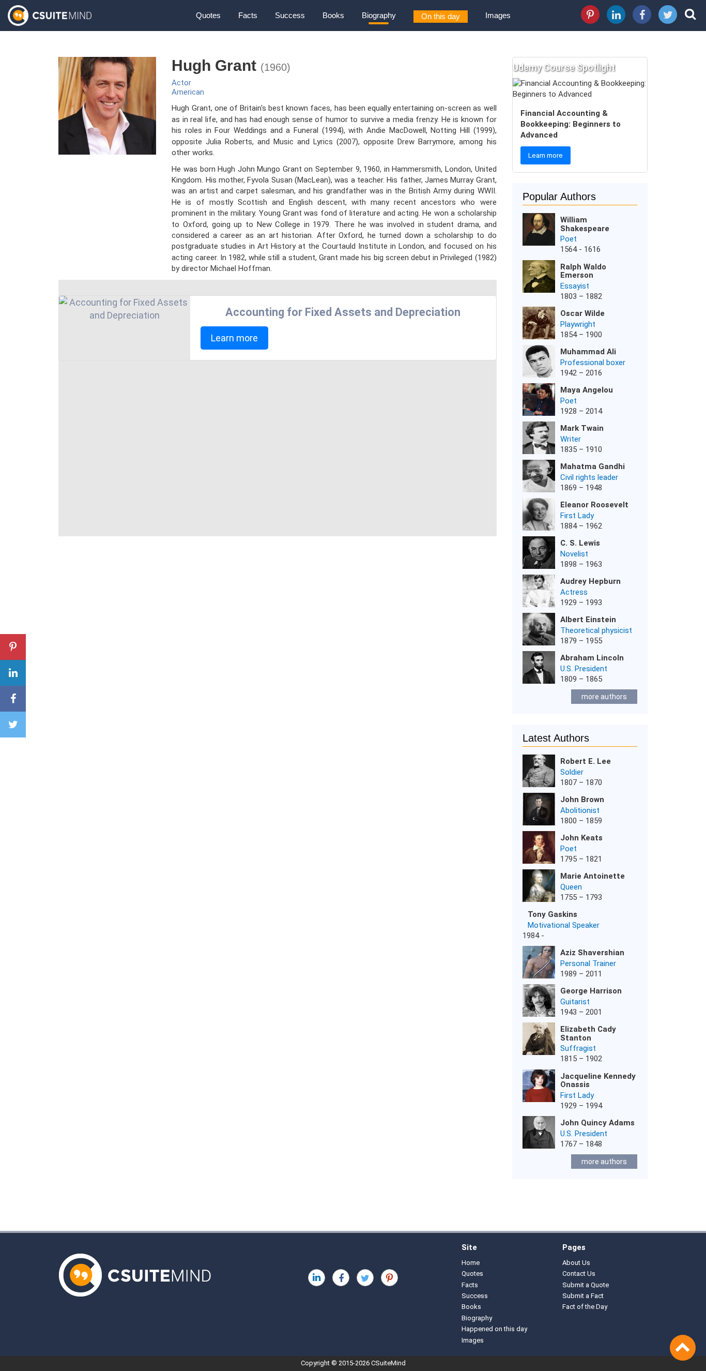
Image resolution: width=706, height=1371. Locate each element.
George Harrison (591, 991)
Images (498, 15)
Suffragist (578, 1048)
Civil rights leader (589, 477)
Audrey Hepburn (590, 581)
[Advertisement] (277, 448)
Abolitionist (580, 810)
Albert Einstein (588, 619)
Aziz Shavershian (592, 952)
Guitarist (575, 1001)
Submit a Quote (585, 1285)
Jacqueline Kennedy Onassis (598, 1081)
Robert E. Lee (585, 761)
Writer (570, 439)
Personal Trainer (588, 963)
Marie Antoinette (592, 876)
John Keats (581, 837)
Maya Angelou (586, 390)
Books (333, 15)
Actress (574, 592)
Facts (247, 15)
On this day (440, 16)
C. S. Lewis (580, 543)
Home (471, 1263)
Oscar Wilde (582, 313)
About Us (576, 1263)
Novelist (574, 554)
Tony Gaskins (552, 914)
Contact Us (578, 1273)
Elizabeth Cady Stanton (588, 1034)
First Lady (577, 515)
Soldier (572, 772)
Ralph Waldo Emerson (583, 271)
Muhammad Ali (588, 351)
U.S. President (583, 668)
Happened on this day (494, 1329)
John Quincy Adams (597, 1122)
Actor (181, 82)
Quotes (208, 15)
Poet (568, 239)
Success (290, 15)
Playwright (577, 324)
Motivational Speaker (564, 925)
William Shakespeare (584, 224)
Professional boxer (592, 362)
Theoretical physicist (596, 630)
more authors (604, 696)
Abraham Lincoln (592, 657)
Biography (379, 15)
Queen (571, 887)
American (188, 92)
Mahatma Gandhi (592, 466)
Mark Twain (582, 428)
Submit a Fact (583, 1296)
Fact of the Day (584, 1306)
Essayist (574, 286)
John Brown (582, 799)
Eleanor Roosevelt (594, 504)
